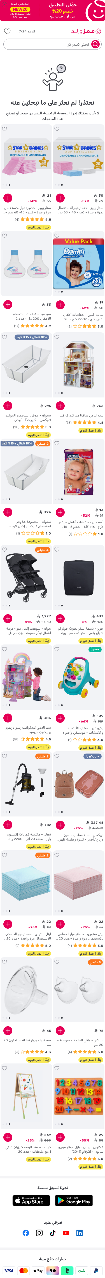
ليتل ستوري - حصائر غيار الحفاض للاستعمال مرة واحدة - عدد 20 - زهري (79, 936)
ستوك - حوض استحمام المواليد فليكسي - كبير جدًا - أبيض (28, 417)
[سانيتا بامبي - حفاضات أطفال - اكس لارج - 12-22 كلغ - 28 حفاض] (78, 263)
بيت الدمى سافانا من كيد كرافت (81, 415)
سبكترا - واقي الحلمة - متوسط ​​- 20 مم (80, 1042)
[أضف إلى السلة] (60, 198)
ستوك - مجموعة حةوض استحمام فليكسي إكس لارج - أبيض (30, 524)
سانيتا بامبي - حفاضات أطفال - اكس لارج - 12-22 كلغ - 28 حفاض (81, 317)
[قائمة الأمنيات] (7, 31)
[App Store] (31, 1200)
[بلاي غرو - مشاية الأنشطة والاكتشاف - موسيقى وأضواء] (78, 677)
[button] (31, 31)
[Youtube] (66, 1233)
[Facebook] (25, 1233)
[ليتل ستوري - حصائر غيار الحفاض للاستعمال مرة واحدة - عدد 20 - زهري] (78, 883)
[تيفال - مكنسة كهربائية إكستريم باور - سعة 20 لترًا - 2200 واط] (26, 784)
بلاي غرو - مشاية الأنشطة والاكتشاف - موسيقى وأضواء (82, 730)
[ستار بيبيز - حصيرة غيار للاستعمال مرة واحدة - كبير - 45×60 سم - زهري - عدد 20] (26, 156)
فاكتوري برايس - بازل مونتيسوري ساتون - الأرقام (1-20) (80, 1149)
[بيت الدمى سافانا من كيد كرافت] (78, 365)
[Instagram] (39, 1233)
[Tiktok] (52, 1233)
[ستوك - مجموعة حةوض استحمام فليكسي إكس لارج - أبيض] (26, 471)
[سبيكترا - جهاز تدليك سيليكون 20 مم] (26, 989)
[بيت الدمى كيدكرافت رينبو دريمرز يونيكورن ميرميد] (26, 677)
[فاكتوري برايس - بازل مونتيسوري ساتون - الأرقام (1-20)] (78, 1096)
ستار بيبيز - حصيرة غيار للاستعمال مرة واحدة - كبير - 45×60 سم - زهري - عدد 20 (27, 210)
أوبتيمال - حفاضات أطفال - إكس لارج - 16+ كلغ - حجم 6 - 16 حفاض (80, 524)
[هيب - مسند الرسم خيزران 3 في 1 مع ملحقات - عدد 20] (26, 1096)
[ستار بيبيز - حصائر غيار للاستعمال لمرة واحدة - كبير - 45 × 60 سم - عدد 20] (78, 156)
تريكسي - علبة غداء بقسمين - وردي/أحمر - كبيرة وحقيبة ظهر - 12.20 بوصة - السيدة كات (80, 837)
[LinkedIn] (79, 1233)
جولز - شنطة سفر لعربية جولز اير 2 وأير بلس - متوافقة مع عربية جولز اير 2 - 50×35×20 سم (80, 631)
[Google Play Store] (74, 1200)
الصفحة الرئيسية (56, 113)
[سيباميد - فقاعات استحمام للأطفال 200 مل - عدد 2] (26, 264)
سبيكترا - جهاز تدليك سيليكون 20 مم (27, 1042)
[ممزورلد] (86, 31)
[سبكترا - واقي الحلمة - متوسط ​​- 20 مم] (78, 989)
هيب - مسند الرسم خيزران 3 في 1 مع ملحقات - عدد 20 (28, 1149)
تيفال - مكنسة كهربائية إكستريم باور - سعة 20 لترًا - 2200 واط (29, 836)
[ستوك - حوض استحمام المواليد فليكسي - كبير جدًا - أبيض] (26, 365)
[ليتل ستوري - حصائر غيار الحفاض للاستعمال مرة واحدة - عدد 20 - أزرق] (26, 883)
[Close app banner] (4, 4)
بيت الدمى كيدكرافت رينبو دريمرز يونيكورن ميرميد (28, 730)
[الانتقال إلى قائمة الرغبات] (57, 129)
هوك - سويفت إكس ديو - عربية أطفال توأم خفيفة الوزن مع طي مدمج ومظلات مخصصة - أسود (28, 631)
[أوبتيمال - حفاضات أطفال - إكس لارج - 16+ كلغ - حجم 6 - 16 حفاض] (78, 471)
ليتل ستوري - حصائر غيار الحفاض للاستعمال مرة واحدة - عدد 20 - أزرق (27, 936)
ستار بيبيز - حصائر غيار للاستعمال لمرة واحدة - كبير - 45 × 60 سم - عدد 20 (80, 210)
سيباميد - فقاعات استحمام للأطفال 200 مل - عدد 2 (32, 316)
